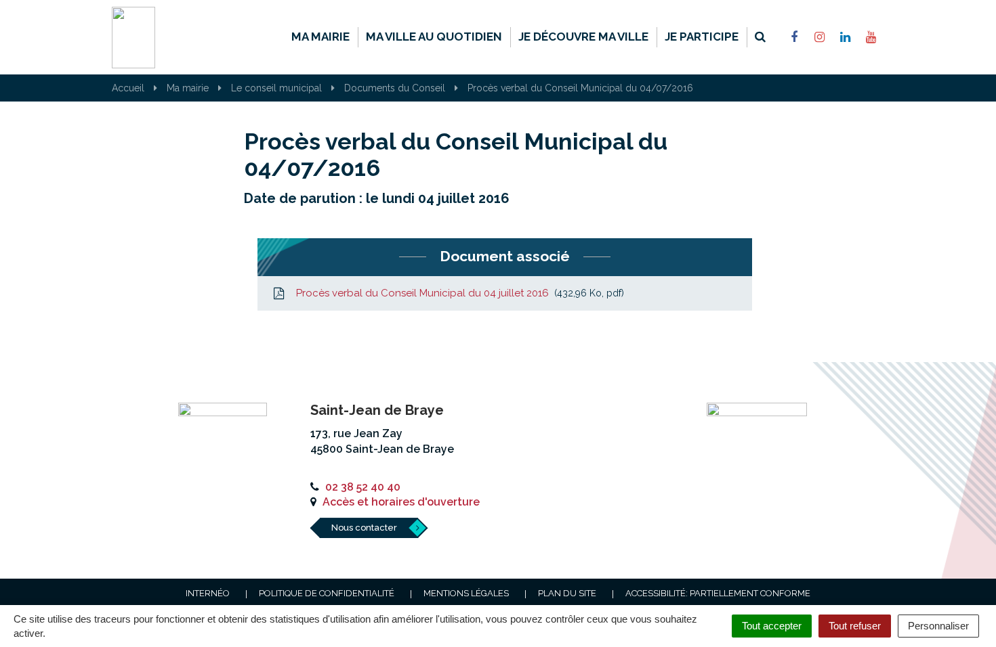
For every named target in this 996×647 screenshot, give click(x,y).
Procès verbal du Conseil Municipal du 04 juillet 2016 (457, 293)
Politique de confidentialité (326, 593)
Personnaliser (938, 625)
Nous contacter (364, 527)
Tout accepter (772, 625)
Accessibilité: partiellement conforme (717, 593)
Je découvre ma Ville (583, 36)
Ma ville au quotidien (434, 36)
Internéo (208, 593)
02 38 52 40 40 (362, 487)
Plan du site (567, 593)
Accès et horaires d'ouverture (401, 501)
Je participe (702, 36)
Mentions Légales (466, 593)
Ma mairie (320, 36)
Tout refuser (855, 625)
